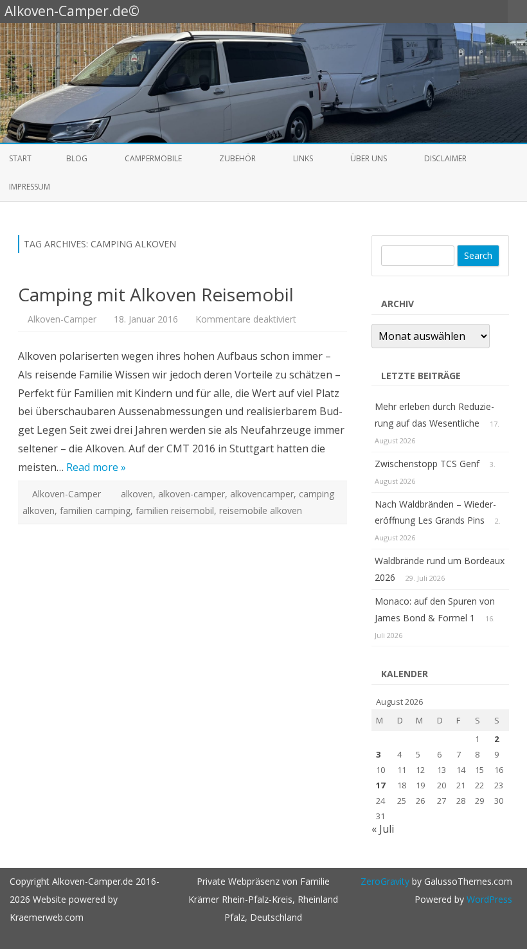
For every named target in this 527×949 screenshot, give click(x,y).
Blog (76, 158)
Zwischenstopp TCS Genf (427, 463)
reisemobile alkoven (260, 510)
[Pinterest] (484, 11)
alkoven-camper (191, 494)
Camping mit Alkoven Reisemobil (156, 294)
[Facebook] (417, 11)
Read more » (96, 467)
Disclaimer (445, 158)
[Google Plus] (430, 11)
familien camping (95, 510)
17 (380, 785)
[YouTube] (457, 11)
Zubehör (237, 158)
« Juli (382, 829)
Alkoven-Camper (62, 319)
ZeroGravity (385, 881)
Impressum (29, 186)
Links (303, 158)
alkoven (137, 494)
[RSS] (498, 11)
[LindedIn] (444, 11)
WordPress (488, 899)
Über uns (368, 158)
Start (20, 158)
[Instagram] (471, 11)
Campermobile (153, 158)
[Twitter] (403, 11)
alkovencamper (262, 494)
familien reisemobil (175, 510)
